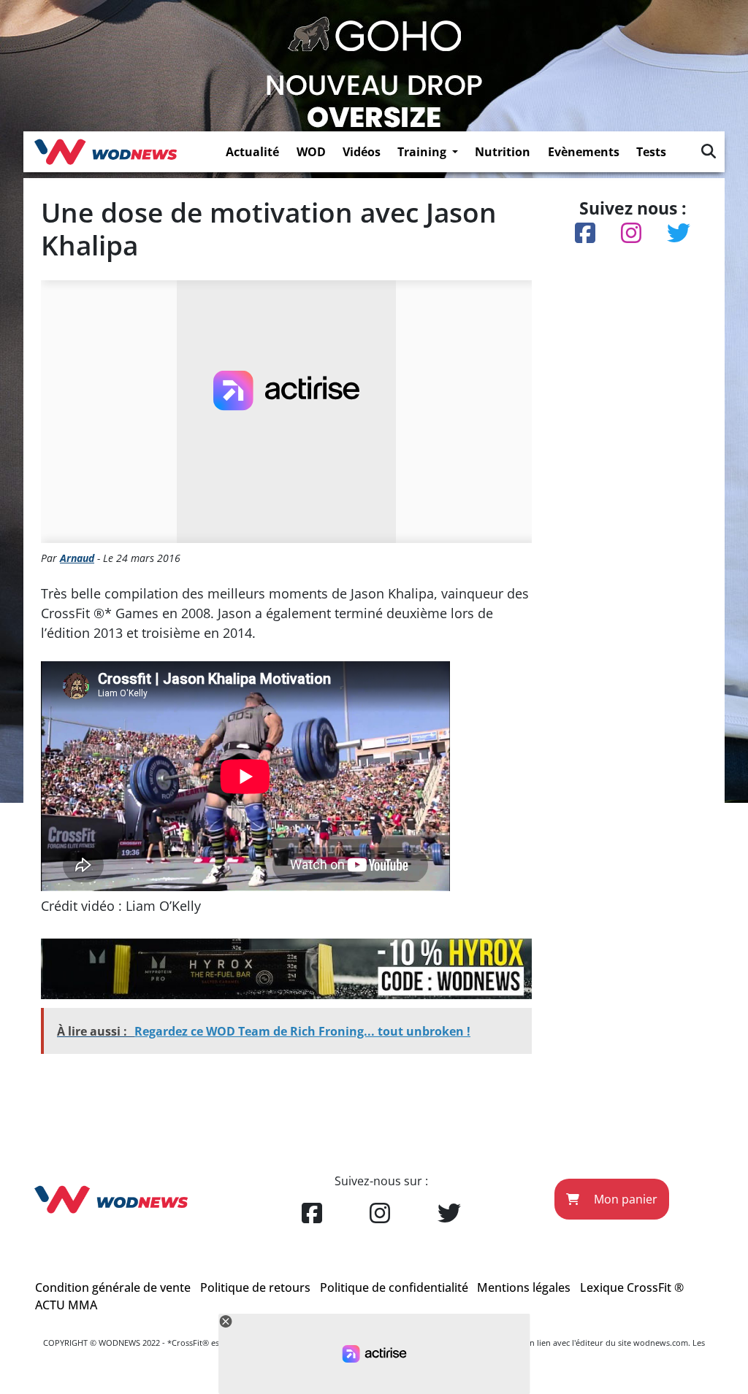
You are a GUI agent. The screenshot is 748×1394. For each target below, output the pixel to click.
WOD (311, 152)
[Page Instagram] (380, 1213)
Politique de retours (255, 1287)
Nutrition (502, 152)
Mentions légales (523, 1287)
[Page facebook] (312, 1213)
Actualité (252, 152)
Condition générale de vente (113, 1287)
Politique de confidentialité (394, 1287)
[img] (708, 151)
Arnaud (77, 558)
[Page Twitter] (449, 1213)
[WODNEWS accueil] (105, 151)
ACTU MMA (66, 1305)
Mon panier (624, 1199)
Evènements (583, 152)
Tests (651, 152)
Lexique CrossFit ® (632, 1287)
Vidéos (362, 152)
